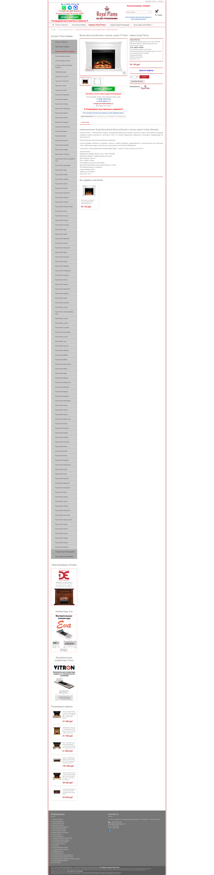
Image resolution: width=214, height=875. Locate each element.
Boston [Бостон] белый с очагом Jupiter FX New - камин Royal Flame (87, 202)
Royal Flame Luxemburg (62, 332)
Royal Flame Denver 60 (62, 248)
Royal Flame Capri (61, 170)
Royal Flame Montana (62, 387)
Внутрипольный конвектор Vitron (63, 857)
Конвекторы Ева (58, 853)
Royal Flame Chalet (61, 188)
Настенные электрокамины (61, 840)
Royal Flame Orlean (61, 405)
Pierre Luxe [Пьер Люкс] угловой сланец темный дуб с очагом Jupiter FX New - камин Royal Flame (69, 715)
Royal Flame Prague (61, 433)
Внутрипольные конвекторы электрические (66, 859)
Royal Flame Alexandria (62, 108)
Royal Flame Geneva (61, 284)
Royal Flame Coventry (62, 225)
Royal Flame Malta (61, 359)
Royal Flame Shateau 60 (63, 465)
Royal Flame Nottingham (63, 401)
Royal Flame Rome (61, 455)
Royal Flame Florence (62, 275)
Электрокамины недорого (66, 29)
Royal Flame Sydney (61, 497)
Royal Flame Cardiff (61, 174)
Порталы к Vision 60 (62, 81)
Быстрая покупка (137, 81)
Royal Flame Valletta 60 (62, 510)
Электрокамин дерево (62, 56)
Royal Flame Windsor (62, 547)
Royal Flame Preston (61, 437)
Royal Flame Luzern (61, 337)
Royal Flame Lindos (61, 307)
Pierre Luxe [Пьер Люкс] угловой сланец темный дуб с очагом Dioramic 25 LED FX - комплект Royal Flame (69, 776)
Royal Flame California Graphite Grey (65, 160)
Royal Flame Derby (61, 252)
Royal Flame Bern (60, 136)
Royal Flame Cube (61, 229)
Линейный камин (60, 72)
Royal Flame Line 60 (61, 318)
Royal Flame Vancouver (62, 515)
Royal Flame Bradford (62, 145)
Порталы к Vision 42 (62, 76)
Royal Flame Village (61, 538)
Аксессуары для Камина (142, 25)
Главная (53, 29)
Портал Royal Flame (58, 823)
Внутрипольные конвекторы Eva (63, 855)
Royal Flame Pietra (61, 423)
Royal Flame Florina (61, 280)
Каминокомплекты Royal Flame (62, 838)
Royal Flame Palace (61, 414)
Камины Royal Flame (97, 25)
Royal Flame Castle (61, 184)
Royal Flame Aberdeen (62, 95)
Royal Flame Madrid (61, 355)
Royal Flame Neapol (61, 391)
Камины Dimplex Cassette (61, 849)
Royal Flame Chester (61, 202)
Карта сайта (57, 862)
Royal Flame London (61, 323)
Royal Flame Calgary (61, 149)
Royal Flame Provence (62, 442)
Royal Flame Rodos (61, 451)
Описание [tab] (85, 122)
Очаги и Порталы (61, 25)
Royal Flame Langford (62, 303)
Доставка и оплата (150, 1)
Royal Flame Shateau (62, 460)
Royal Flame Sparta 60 (62, 483)
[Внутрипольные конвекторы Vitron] (64, 682)
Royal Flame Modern (61, 378)
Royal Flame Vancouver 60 (63, 520)
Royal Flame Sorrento (62, 478)
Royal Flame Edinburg (62, 266)
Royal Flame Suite (61, 492)
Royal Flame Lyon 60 (61, 346)
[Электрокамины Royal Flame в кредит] (70, 17)
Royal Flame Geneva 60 (62, 289)
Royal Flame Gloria (61, 298)
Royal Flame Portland (62, 428)
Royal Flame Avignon (61, 122)
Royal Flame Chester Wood (63, 206)
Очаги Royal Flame (58, 821)
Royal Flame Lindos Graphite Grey (64, 313)
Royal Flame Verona (61, 533)
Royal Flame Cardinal (61, 179)
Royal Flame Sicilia (61, 469)
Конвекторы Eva (58, 851)
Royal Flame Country (61, 220)
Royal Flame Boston (61, 140)
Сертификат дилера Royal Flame (109, 867)
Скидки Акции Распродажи (119, 25)
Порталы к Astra (60, 85)
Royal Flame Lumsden (62, 327)
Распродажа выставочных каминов (68, 21)
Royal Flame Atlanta (61, 117)
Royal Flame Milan (61, 373)
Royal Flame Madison (62, 350)
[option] (85, 81)
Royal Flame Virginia (61, 542)
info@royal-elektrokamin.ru (70, 11)
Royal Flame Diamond (62, 257)
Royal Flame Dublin (61, 261)
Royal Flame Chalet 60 (62, 193)
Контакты (160, 1)
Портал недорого (58, 836)
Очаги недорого (57, 834)
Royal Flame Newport (62, 396)
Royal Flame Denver (61, 243)
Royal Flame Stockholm (62, 488)
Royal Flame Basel (61, 131)
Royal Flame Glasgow (62, 293)
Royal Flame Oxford (61, 410)
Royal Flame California (62, 154)
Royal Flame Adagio (61, 99)
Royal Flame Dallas (61, 234)
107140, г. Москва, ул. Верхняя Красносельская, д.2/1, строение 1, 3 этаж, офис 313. (134, 819)
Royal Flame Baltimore (62, 127)
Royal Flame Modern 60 (62, 382)
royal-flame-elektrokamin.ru (65, 867)
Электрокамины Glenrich (60, 860)
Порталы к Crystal (61, 90)
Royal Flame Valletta (61, 506)
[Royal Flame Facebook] (110, 830)
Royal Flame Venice (61, 529)
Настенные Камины (79, 25)
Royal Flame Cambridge (62, 165)
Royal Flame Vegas (61, 524)
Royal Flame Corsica (61, 216)
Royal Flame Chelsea (62, 197)
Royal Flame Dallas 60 (62, 238)
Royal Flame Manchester (63, 364)
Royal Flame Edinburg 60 (63, 271)
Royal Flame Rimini (61, 446)
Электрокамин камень (62, 60)
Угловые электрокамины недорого (63, 66)
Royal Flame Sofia (61, 474)
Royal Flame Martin (61, 369)
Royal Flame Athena (61, 113)
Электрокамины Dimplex (138, 6)
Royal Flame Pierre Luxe (62, 419)
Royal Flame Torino (61, 501)
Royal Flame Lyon (60, 341)
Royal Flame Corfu (61, 211)
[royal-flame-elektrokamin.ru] (107, 13)
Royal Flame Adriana (61, 104)
